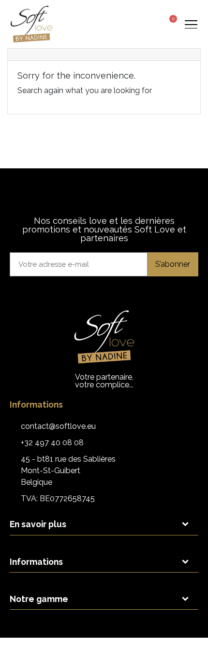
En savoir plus (38, 524)
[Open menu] (191, 24)
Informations (36, 562)
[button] (133, 24)
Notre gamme (39, 599)
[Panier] (170, 23)
